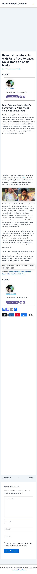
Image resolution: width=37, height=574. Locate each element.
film (24, 177)
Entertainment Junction (14, 3)
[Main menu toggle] (33, 4)
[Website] (24, 96)
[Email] (20, 96)
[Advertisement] (18, 32)
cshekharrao (11, 89)
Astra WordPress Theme (18, 570)
